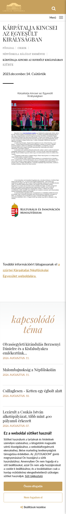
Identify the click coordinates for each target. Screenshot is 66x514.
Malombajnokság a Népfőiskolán (29, 369)
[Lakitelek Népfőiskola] (14, 6)
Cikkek (22, 47)
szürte (8, 64)
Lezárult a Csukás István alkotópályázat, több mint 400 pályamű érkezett (27, 416)
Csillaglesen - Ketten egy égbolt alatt (32, 390)
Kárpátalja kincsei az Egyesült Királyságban (33, 59)
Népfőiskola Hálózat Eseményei (24, 54)
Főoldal (8, 47)
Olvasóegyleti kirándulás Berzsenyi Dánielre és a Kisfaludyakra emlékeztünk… (31, 348)
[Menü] (61, 17)
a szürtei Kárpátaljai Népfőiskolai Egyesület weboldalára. (31, 270)
